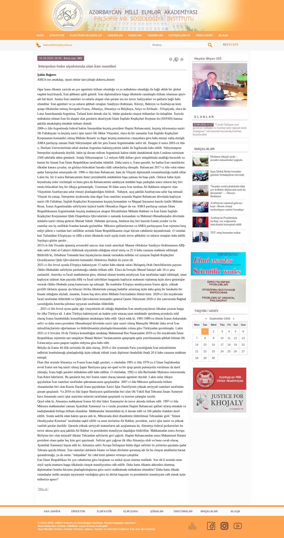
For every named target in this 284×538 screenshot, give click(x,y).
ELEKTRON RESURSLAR (86, 35)
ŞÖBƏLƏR (157, 511)
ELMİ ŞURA (130, 511)
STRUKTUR (56, 35)
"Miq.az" (43, 489)
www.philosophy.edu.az (57, 45)
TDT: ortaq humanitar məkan (225, 232)
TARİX (40, 35)
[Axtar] (212, 47)
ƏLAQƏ (223, 35)
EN (236, 44)
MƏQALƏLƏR (209, 511)
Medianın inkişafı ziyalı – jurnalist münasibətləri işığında (226, 158)
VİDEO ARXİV (204, 35)
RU (231, 44)
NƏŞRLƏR (135, 35)
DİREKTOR (78, 511)
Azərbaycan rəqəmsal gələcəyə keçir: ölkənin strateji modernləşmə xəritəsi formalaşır (227, 206)
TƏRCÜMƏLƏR (183, 511)
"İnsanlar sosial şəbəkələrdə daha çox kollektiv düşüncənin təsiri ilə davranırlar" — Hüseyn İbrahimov (227, 191)
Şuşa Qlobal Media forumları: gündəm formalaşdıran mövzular (227, 173)
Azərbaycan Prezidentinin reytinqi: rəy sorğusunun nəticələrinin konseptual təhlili (225, 221)
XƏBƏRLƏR (115, 35)
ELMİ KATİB (104, 511)
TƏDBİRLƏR (155, 35)
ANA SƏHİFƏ (52, 511)
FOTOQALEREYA (179, 35)
